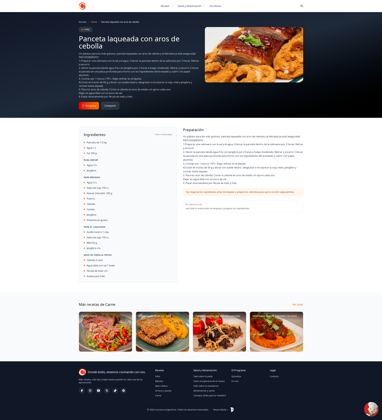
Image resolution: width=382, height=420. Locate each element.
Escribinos (215, 6)
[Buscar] (301, 5)
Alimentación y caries (204, 390)
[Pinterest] (124, 391)
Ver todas (297, 304)
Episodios (236, 376)
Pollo (157, 376)
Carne (158, 395)
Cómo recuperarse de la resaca (209, 381)
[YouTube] (98, 391)
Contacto (274, 376)
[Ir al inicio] (82, 6)
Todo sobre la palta (202, 376)
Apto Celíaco (161, 385)
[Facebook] (82, 391)
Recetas (165, 6)
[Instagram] (90, 391)
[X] (107, 391)
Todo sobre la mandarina (205, 385)
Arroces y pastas (163, 390)
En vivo (235, 381)
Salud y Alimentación (189, 6)
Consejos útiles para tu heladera (209, 395)
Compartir (110, 105)
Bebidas (159, 381)
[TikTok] (115, 391)
